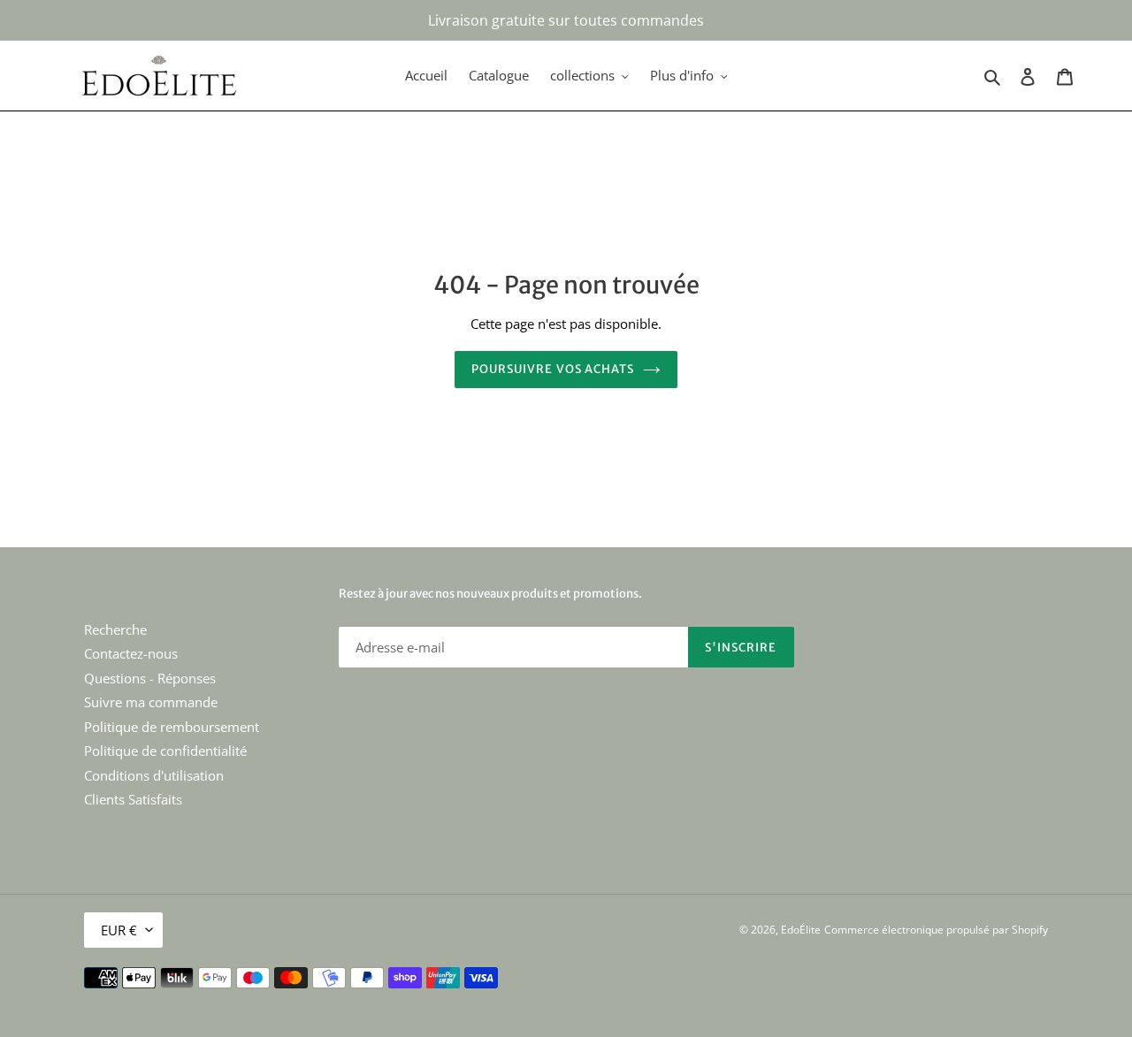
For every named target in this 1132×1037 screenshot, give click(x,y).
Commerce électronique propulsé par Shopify (936, 929)
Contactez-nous (131, 653)
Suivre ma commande (151, 702)
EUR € (119, 930)
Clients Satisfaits (133, 799)
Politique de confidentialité (165, 750)
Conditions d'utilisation (154, 775)
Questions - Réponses (150, 678)
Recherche (115, 629)
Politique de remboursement (171, 727)
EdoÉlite (801, 929)
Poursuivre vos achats (552, 369)
